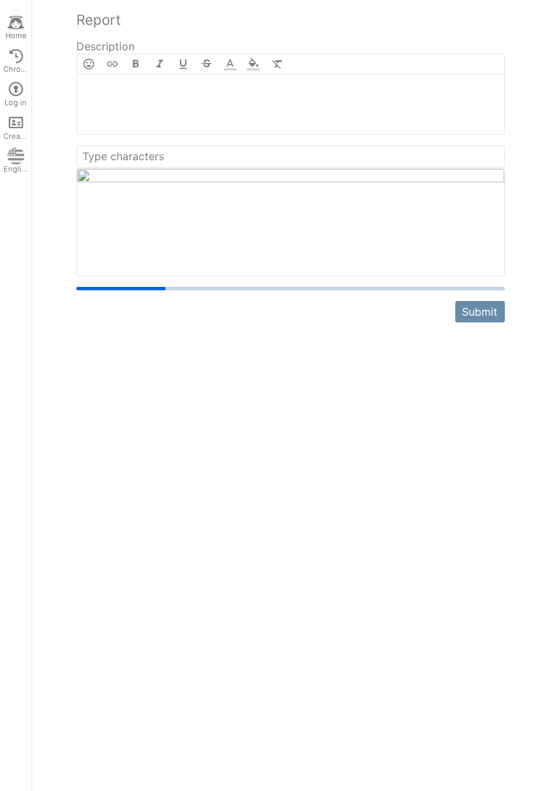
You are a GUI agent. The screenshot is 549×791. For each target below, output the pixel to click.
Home (16, 35)
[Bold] (135, 64)
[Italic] (159, 64)
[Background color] (253, 64)
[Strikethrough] (206, 64)
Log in (16, 102)
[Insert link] (112, 64)
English (16, 169)
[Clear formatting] (277, 64)
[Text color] (230, 64)
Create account (17, 136)
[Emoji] (88, 64)
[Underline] (183, 64)
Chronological (17, 69)
